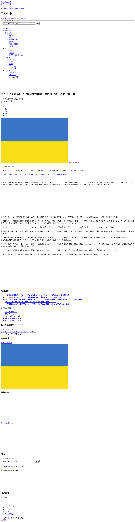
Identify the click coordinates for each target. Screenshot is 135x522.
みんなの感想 (14, 77)
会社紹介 (4, 466)
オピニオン (9, 48)
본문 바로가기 (6, 2)
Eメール (8, 512)
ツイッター (9, 505)
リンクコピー (10, 514)
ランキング (9, 70)
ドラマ (11, 59)
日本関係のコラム (16, 55)
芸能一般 (12, 68)
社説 (11, 50)
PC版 (15, 466)
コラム (11, 53)
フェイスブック (11, 507)
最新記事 (8, 31)
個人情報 (21, 466)
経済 (11, 37)
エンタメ (8, 57)
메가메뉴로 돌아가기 (16, 18)
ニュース (8, 33)
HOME (7, 29)
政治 (11, 35)
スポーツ (12, 46)
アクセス (12, 72)
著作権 (10, 466)
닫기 (25, 18)
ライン (7, 509)
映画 (11, 64)
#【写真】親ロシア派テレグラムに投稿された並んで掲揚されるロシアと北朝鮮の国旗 (33, 174)
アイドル (12, 66)
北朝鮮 (11, 42)
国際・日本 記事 (7, 329)
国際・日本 (13, 39)
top (2, 520)
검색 (37, 23)
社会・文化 (13, 44)
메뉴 (5, 520)
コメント (12, 75)
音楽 (11, 61)
